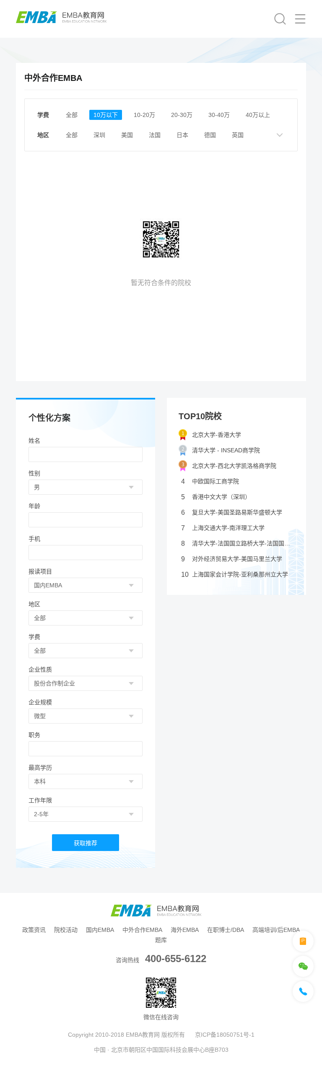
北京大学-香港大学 (216, 434)
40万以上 (258, 115)
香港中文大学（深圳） (216, 497)
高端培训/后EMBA (276, 929)
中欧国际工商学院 (210, 481)
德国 (210, 135)
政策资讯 (34, 929)
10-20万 (144, 115)
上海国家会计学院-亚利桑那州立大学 (234, 574)
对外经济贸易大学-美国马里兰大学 (231, 559)
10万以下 (105, 115)
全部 (72, 115)
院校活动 (66, 929)
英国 (238, 135)
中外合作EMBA (142, 929)
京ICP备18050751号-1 (224, 1034)
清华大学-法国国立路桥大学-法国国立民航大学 (237, 543)
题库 (161, 940)
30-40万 (219, 115)
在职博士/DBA (225, 929)
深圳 (99, 135)
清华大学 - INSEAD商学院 (226, 450)
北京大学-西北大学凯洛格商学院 (234, 465)
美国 (127, 135)
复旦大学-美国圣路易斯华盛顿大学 (231, 512)
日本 (182, 135)
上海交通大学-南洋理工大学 (223, 528)
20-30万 (181, 115)
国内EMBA (100, 929)
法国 (155, 135)
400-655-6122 (175, 958)
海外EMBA (185, 929)
